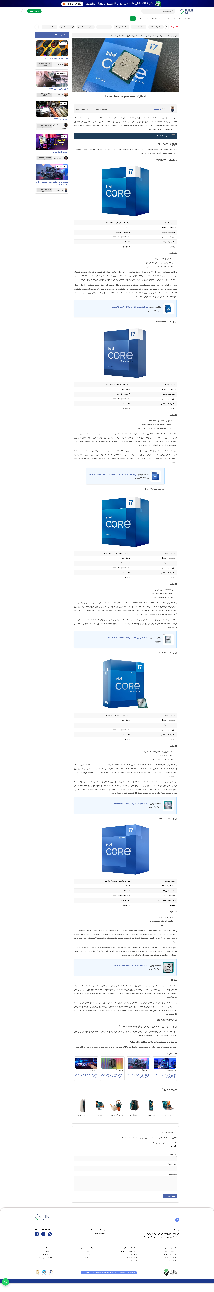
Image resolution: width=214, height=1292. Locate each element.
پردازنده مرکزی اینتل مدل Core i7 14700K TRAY (130, 307)
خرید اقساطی (48, 1251)
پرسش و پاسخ (169, 1251)
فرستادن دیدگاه (169, 1196)
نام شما (174, 1155)
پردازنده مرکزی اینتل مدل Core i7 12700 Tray (131, 965)
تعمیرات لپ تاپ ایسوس (45, 1258)
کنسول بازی (82, 1115)
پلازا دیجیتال (173, 36)
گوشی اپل (90, 27)
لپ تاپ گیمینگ (145, 27)
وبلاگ (165, 36)
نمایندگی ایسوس (130, 1258)
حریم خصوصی (87, 1258)
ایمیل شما (173, 1164)
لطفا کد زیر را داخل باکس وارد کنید (164, 1143)
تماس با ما (88, 1254)
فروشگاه (132, 18)
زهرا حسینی (157, 109)
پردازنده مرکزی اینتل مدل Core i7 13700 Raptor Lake (127, 638)
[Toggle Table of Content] (172, 136)
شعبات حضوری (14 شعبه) (128, 1251)
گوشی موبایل (151, 1115)
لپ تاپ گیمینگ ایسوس (126, 27)
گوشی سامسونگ (56, 27)
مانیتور (99, 1115)
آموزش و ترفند (156, 18)
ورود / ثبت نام (33, 11)
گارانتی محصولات (47, 1254)
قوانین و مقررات (169, 1258)
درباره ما (89, 1251)
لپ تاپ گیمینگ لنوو (108, 27)
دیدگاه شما (173, 1174)
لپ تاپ (168, 1115)
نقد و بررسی (176, 18)
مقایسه (166, 18)
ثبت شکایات (170, 1261)
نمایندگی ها (132, 1254)
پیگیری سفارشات (169, 1254)
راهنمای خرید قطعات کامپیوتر (141, 36)
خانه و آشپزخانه (117, 1115)
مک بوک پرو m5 (162, 27)
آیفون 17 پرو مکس (73, 27)
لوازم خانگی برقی (134, 1115)
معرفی (146, 18)
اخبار (139, 18)
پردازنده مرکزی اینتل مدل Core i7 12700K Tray (130, 804)
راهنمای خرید (187, 18)
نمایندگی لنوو (131, 1261)
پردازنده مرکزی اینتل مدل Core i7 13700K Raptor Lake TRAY (112, 474)
